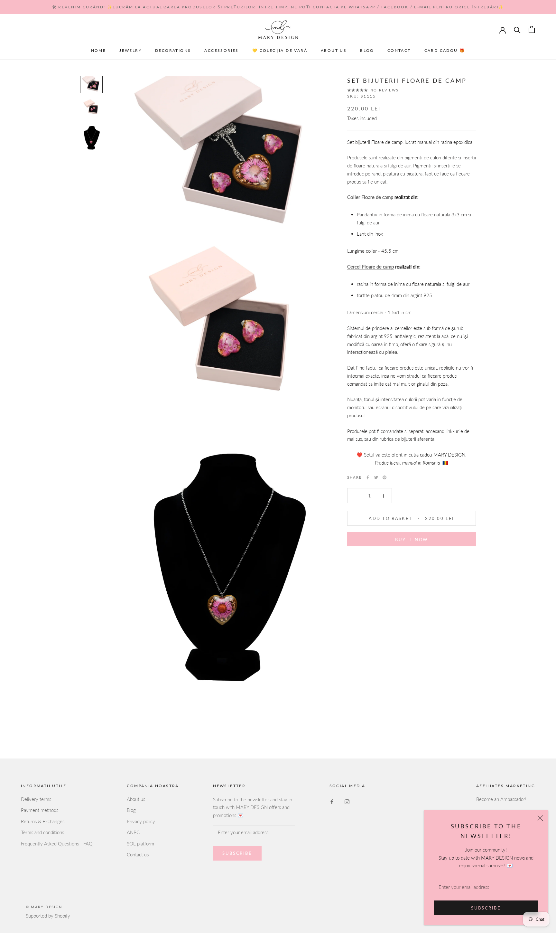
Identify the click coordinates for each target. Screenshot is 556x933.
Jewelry (130, 50)
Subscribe (486, 907)
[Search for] (517, 29)
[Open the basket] (532, 29)
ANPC (133, 832)
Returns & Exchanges (42, 821)
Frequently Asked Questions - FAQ (57, 843)
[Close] (540, 818)
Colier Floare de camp (370, 197)
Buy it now (411, 539)
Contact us (138, 854)
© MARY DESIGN (44, 907)
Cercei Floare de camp (370, 266)
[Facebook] (368, 477)
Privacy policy (141, 821)
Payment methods (39, 810)
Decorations (173, 50)
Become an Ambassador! (501, 799)
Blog (367, 50)
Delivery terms (36, 799)
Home (98, 50)
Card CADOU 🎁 (444, 50)
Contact (399, 50)
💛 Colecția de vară (279, 50)
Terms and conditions (42, 832)
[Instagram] (347, 801)
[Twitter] (376, 477)
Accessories (221, 50)
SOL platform (140, 843)
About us (334, 50)
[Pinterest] (384, 477)
